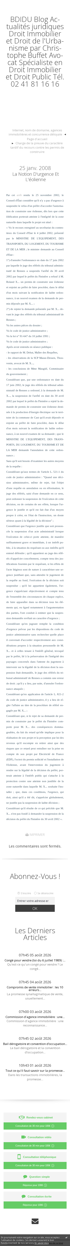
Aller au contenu (15, 3)
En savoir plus (42, 1243)
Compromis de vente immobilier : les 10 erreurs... (35, 988)
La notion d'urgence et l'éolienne (35, 176)
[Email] (35, 1221)
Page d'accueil (37, 139)
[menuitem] (37, 132)
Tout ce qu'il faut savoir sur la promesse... (35, 1070)
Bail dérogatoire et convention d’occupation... (35, 1044)
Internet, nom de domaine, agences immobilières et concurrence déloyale (35, 132)
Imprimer (37, 834)
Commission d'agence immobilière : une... (35, 1017)
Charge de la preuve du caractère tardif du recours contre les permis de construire (37, 147)
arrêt (19, 195)
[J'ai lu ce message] (66, 1237)
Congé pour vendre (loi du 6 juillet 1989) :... (35, 960)
